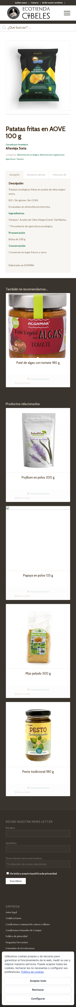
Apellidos (11, 843)
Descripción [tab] (15, 175)
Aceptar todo (38, 980)
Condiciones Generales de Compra (23, 930)
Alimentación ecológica (28, 155)
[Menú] (65, 13)
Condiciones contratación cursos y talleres (28, 924)
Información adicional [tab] (36, 175)
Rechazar (38, 989)
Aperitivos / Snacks (15, 159)
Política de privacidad (16, 936)
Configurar (38, 998)
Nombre (10, 827)
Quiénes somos (21, 2)
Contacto (34, 2)
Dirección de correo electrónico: (24, 858)
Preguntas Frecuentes (17, 942)
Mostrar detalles (23, 383)
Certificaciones (13, 918)
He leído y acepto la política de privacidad (33, 873)
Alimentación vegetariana (52, 155)
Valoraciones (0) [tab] (59, 175)
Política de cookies (32, 971)
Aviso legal (11, 912)
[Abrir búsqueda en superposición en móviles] (38, 29)
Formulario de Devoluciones (20, 948)
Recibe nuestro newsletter (52, 2)
